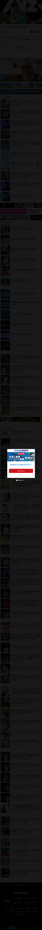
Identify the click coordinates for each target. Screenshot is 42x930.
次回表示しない (21, 480)
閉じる (21, 475)
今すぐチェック (21, 471)
